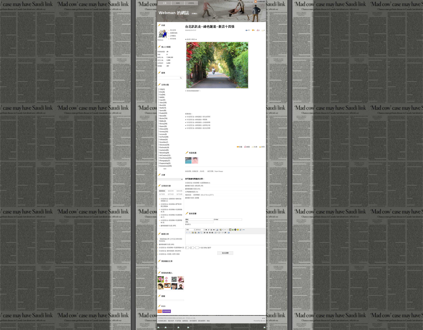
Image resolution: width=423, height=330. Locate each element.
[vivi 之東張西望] (188, 160)
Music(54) (163, 105)
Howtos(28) (163, 126)
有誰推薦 (193, 153)
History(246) (163, 124)
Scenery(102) (164, 131)
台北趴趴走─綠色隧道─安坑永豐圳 (198, 116)
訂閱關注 (173, 36)
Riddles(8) (163, 121)
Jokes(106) (163, 102)
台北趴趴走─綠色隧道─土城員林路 (198, 122)
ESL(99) (162, 92)
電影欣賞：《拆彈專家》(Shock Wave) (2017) (199, 195)
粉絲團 (162, 328)
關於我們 (171, 321)
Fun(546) (162, 94)
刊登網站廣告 (162, 321)
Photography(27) (165, 160)
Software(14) (164, 139)
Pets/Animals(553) (165, 158)
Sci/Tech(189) (164, 137)
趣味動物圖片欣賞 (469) (168, 225)
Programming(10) (165, 163)
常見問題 (178, 321)
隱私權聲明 (201, 321)
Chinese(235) (164, 129)
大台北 (202, 171)
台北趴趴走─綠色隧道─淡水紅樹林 (198, 128)
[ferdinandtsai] (195, 160)
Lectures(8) (163, 134)
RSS (159, 311)
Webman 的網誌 (174, 12)
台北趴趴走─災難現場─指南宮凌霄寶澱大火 (171, 200)
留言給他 (173, 38)
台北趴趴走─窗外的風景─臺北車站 (170, 251)
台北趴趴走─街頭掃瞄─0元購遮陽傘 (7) (171, 216)
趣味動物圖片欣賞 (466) (166, 244)
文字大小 (198, 229)
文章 (164, 3)
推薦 (248, 147)
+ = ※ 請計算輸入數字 (200, 247)
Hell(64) (162, 97)
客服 (208, 321)
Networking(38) (164, 153)
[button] (190, 229)
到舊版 (194, 13)
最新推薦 (179, 191)
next (164, 169)
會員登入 (188, 224)
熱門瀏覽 (162, 194)
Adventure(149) (164, 145)
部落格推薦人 (167, 273)
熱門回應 (171, 194)
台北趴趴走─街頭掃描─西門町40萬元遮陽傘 (171, 205)
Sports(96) (163, 110)
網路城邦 (260, 328)
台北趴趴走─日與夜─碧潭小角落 (169, 254)
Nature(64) (163, 116)
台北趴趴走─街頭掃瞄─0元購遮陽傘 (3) (171, 247)
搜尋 (181, 77)
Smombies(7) (164, 142)
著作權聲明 (193, 321)
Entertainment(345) (166, 166)
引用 (255, 147)
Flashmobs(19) (164, 147)
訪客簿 (191, 3)
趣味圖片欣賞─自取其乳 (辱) (194, 186)
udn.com (262, 321)
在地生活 (195, 171)
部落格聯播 (166, 311)
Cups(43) (162, 100)
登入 (250, 328)
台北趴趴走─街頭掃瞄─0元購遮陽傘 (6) (197, 183)
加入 (254, 328)
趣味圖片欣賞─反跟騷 (192, 198)
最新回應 (171, 191)
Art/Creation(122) (165, 155)
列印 (263, 147)
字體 (187, 229)
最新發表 (162, 191)
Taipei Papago (219, 171)
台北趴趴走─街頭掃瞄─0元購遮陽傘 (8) (171, 211)
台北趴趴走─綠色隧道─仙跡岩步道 (198, 125)
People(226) (163, 113)
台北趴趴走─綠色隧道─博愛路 (197, 119)
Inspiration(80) (164, 150)
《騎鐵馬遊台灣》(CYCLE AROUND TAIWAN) (170, 240)
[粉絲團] (158, 327)
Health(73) (163, 108)
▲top (263, 318)
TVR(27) (162, 89)
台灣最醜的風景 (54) (191, 192)
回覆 (240, 147)
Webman (160, 40)
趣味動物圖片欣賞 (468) (192, 189)
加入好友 (173, 30)
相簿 (178, 3)
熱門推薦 (179, 194)
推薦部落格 (173, 33)
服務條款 (185, 321)
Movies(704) (163, 118)
